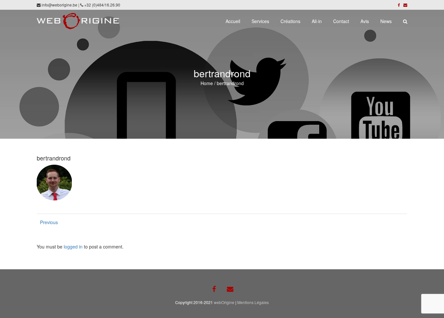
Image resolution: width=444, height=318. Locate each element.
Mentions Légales (253, 302)
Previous (46, 222)
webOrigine (224, 302)
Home (207, 83)
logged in (73, 246)
